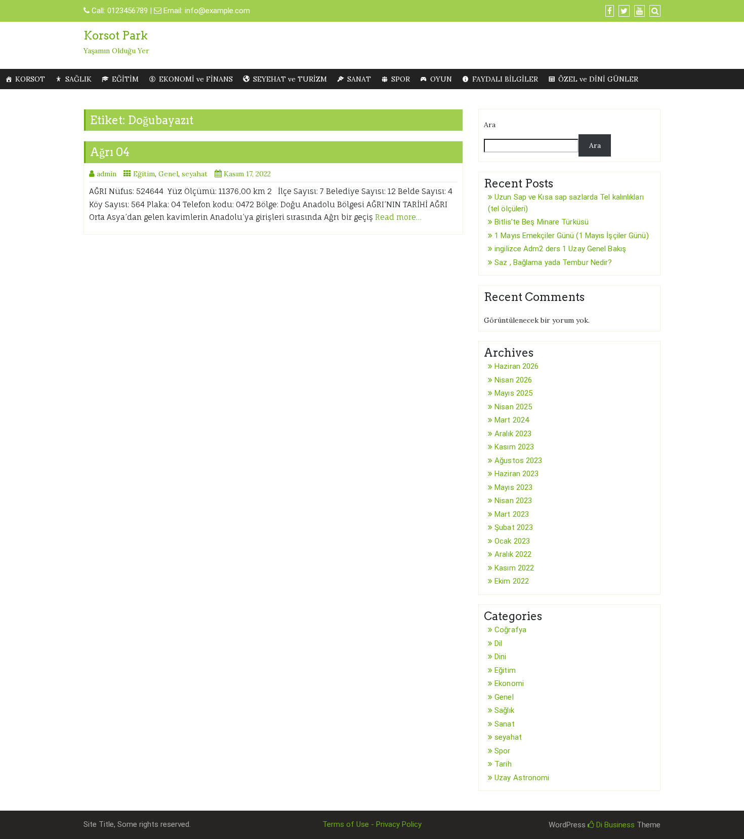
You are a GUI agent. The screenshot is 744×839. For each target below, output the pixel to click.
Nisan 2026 (513, 380)
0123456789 (127, 10)
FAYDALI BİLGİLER (505, 79)
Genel (168, 173)
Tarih (503, 764)
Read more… (398, 217)
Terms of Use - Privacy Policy (372, 824)
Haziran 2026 (516, 366)
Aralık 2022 (512, 554)
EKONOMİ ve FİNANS (196, 79)
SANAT (359, 79)
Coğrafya (510, 629)
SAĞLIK (78, 79)
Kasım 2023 (514, 446)
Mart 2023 (511, 514)
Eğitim (144, 173)
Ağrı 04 (110, 152)
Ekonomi (509, 683)
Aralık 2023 (512, 433)
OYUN (441, 79)
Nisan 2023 (513, 500)
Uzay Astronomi (521, 777)
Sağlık (504, 710)
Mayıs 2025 (513, 393)
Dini (500, 656)
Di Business (614, 824)
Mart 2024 (511, 420)
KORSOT (30, 79)
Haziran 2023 (516, 473)
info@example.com (217, 10)
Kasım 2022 (514, 568)
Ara (489, 124)
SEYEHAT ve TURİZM (290, 79)
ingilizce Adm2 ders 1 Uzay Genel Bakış (560, 248)
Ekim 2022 (511, 581)
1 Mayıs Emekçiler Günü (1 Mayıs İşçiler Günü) (571, 235)
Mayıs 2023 (513, 487)
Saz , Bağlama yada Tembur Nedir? (553, 262)
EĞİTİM (125, 79)
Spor (502, 750)
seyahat (195, 173)
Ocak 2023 (512, 541)
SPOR (400, 79)
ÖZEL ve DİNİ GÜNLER (598, 79)
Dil (498, 643)
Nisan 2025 (513, 406)
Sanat (504, 724)
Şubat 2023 (513, 527)
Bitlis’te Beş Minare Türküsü (541, 221)
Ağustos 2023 (518, 460)
